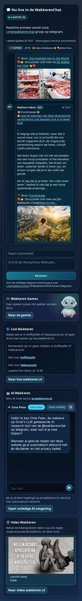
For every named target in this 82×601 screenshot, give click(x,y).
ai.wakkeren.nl (41, 398)
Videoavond (28, 365)
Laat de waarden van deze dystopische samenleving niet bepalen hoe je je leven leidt (44, 119)
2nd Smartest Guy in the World (49, 58)
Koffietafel (27, 357)
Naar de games (19, 315)
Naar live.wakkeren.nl (25, 379)
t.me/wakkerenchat (20, 32)
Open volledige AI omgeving (29, 508)
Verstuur (41, 275)
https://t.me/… (48, 203)
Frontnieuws (37, 195)
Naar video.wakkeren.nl (26, 590)
